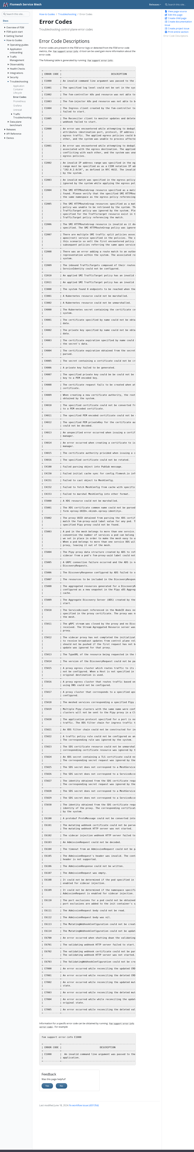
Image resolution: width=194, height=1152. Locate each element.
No (61, 1085)
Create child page (176, 18)
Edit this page (174, 14)
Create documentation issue (178, 23)
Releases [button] (154, 4)
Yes (47, 1085)
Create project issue (178, 28)
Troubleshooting (67, 14)
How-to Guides (47, 14)
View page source (177, 11)
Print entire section (177, 31)
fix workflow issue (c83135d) (84, 1105)
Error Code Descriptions (175, 35)
